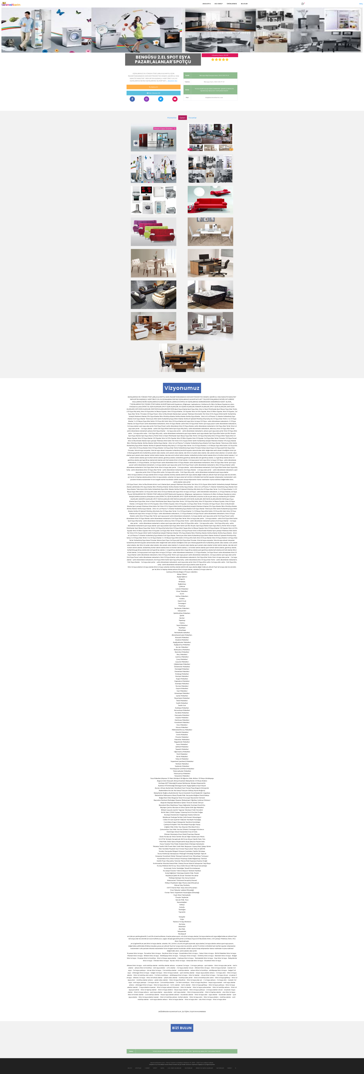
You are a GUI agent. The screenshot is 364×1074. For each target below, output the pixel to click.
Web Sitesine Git (154, 93)
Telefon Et (154, 87)
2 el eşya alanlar (174, 1068)
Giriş (361, 4)
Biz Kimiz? (219, 4)
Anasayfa (207, 4)
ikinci (230, 1068)
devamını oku (172, 81)
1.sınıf (147, 1068)
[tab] (172, 117)
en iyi (130, 1068)
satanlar (188, 1068)
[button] (28, 30)
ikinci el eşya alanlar (204, 1068)
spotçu (138, 1068)
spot (155, 1068)
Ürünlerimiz (232, 4)
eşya (162, 1068)
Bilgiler (244, 4)
